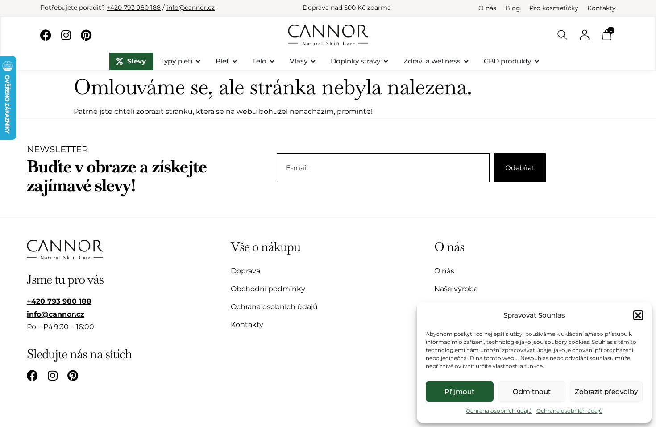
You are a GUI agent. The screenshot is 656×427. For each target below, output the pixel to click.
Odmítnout (532, 391)
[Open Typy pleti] (198, 61)
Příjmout (459, 391)
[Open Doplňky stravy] (385, 61)
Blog (512, 8)
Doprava (245, 271)
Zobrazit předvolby (606, 391)
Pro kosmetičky (553, 8)
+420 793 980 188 (134, 8)
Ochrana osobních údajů (499, 410)
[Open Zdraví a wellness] (466, 61)
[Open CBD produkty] (536, 61)
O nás (487, 8)
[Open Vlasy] (313, 61)
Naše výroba (456, 289)
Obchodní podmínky (268, 289)
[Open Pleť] (234, 61)
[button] (638, 315)
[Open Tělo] (272, 61)
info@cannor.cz (190, 8)
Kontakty (601, 8)
